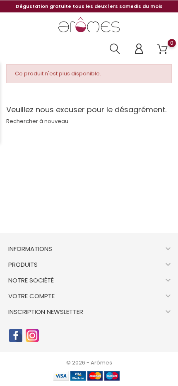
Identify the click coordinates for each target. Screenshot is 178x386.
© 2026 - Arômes (89, 363)
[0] (162, 49)
